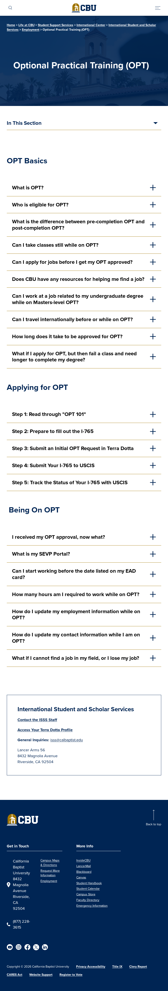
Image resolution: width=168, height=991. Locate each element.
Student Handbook (89, 883)
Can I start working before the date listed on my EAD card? (74, 574)
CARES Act (14, 974)
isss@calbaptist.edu (66, 740)
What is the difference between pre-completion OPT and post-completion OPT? (78, 225)
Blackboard (83, 872)
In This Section (24, 123)
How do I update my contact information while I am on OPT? (76, 638)
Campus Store (85, 894)
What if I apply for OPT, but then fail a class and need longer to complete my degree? (74, 357)
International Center (91, 25)
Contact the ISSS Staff (37, 720)
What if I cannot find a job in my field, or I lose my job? (76, 658)
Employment (30, 29)
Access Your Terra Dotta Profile (45, 730)
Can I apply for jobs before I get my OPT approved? (72, 262)
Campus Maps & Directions (50, 862)
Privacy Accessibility (90, 966)
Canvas (81, 877)
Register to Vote (71, 974)
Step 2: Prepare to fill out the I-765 (53, 431)
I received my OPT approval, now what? (58, 537)
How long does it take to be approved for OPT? (68, 336)
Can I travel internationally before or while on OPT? (73, 319)
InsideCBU (83, 860)
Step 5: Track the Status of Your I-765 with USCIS (70, 482)
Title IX (117, 966)
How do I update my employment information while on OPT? (76, 614)
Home (11, 25)
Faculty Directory (87, 900)
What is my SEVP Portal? (41, 554)
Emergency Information (92, 905)
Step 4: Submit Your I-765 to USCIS (53, 465)
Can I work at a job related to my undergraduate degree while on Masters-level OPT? (77, 299)
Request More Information (50, 872)
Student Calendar (88, 888)
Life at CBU (26, 25)
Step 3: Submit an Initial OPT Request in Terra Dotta (73, 448)
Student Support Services (55, 25)
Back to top (153, 824)
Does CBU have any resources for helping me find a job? (78, 279)
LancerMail (83, 866)
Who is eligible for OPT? (41, 205)
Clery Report (138, 966)
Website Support (40, 974)
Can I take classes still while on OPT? (56, 245)
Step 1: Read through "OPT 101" (49, 414)
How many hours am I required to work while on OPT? (75, 594)
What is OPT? (28, 188)
